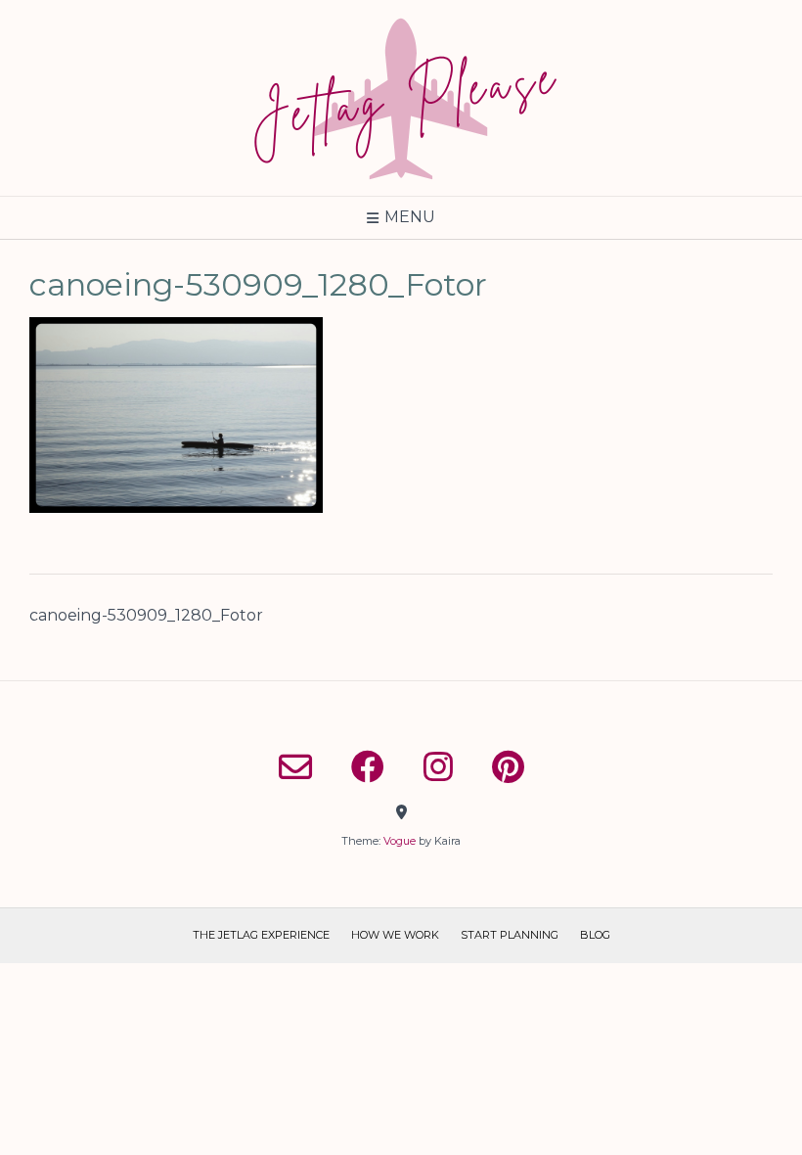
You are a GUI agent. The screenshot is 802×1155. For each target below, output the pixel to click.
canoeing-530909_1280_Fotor (146, 615)
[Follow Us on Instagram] (438, 766)
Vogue (399, 841)
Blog (595, 935)
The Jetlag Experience (261, 935)
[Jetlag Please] (401, 98)
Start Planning (509, 935)
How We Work (395, 935)
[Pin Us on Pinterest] (508, 766)
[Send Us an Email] (295, 766)
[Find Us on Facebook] (367, 766)
